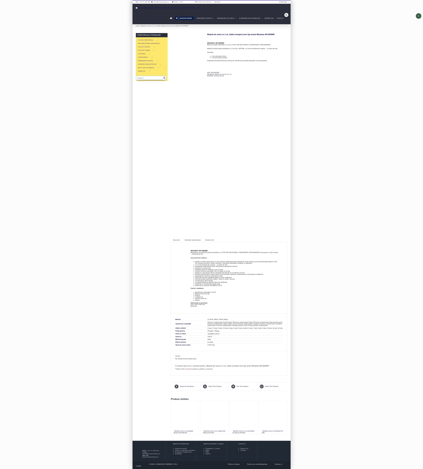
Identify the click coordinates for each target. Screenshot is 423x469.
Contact (242, 450)
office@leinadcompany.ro (151, 454)
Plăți (206, 452)
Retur (207, 450)
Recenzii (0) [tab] (209, 240)
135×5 (210, 336)
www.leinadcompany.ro (150, 457)
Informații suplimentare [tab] (193, 240)
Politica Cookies (234, 464)
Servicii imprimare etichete (184, 450)
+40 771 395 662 (153, 450)
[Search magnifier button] (286, 15)
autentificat (189, 369)
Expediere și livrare (212, 448)
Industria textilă (180, 448)
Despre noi (243, 448)
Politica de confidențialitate (257, 464)
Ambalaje (178, 454)
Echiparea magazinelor (183, 452)
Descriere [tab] (176, 240)
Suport (207, 454)
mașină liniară (219, 76)
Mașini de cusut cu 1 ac (223, 74)
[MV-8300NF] (187, 132)
